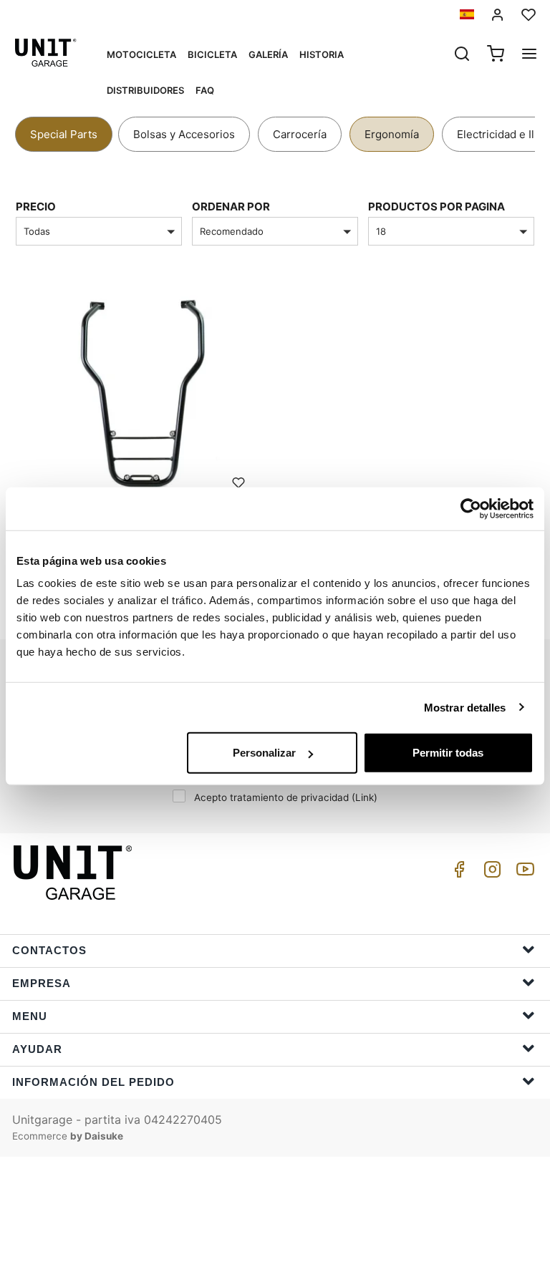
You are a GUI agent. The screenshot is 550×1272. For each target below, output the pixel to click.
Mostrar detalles (465, 707)
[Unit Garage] (74, 872)
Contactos (49, 950)
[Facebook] (456, 873)
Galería (268, 54)
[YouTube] (522, 873)
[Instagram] (489, 873)
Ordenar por (231, 206)
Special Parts (63, 134)
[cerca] (462, 55)
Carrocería (300, 134)
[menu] (529, 55)
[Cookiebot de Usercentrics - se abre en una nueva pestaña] (471, 508)
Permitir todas (447, 753)
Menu (29, 1016)
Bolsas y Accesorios (184, 134)
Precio (36, 206)
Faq (205, 90)
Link (364, 797)
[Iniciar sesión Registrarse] (498, 14)
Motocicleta (141, 54)
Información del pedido (93, 1082)
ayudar (37, 1049)
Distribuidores (145, 90)
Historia (321, 54)
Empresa (41, 983)
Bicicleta (212, 54)
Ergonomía (392, 134)
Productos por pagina (436, 206)
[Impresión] (238, 481)
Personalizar (264, 753)
